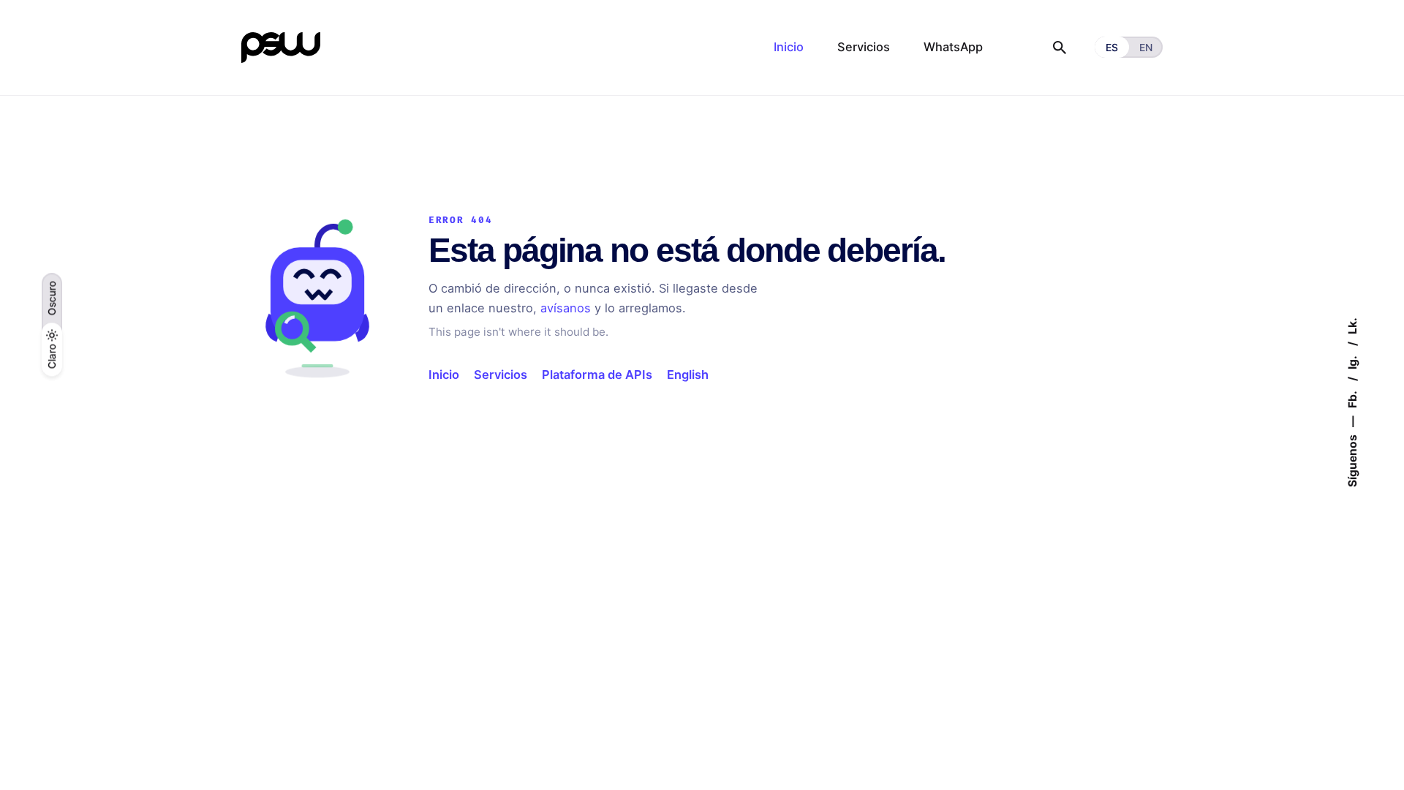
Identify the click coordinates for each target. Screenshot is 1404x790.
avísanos (565, 308)
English (688, 374)
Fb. (1352, 398)
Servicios (500, 374)
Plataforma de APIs (597, 374)
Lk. (1352, 325)
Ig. (1352, 361)
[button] (52, 298)
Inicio (444, 374)
